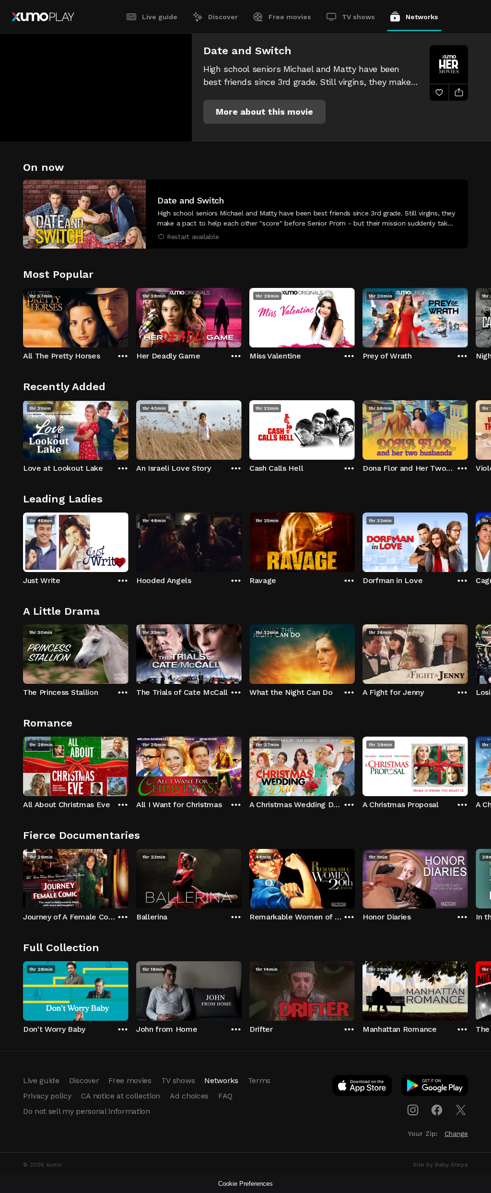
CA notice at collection (121, 1095)
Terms (259, 1080)
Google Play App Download (435, 1087)
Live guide (159, 17)
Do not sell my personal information (86, 1111)
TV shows (358, 17)
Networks (422, 17)
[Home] (43, 16)
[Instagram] (413, 1110)
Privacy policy (47, 1095)
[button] (264, 112)
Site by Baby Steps (440, 1164)
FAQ (225, 1095)
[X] (461, 1110)
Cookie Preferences (245, 1183)
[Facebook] (437, 1110)
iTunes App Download (362, 1087)
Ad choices (189, 1095)
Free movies (290, 17)
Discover (223, 17)
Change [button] (456, 1133)
